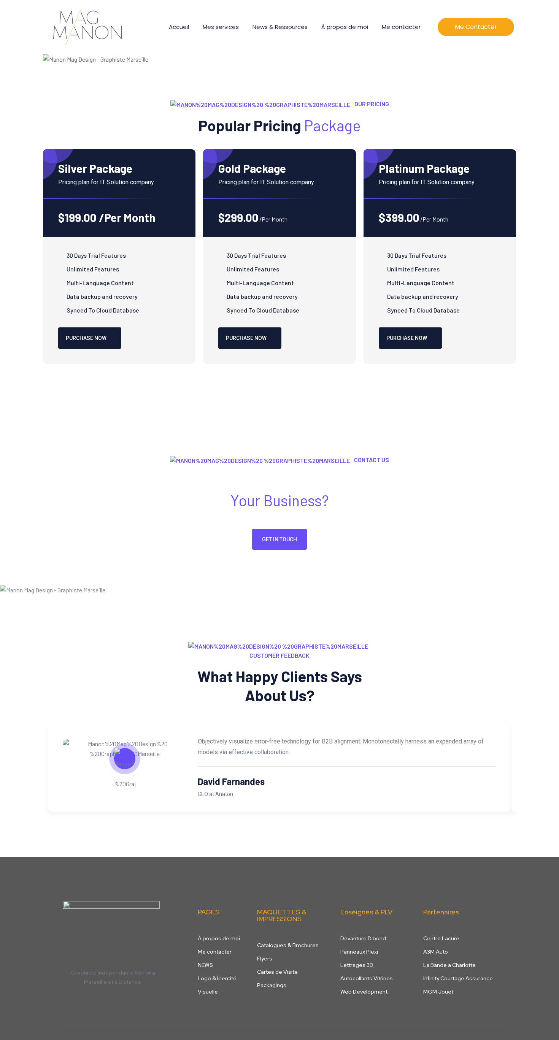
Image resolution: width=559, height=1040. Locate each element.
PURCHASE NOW (86, 338)
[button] (476, 27)
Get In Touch (279, 539)
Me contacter (401, 27)
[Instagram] (85, 998)
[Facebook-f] (69, 998)
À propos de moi (344, 27)
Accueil (179, 27)
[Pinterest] (101, 998)
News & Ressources (280, 27)
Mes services (221, 27)
